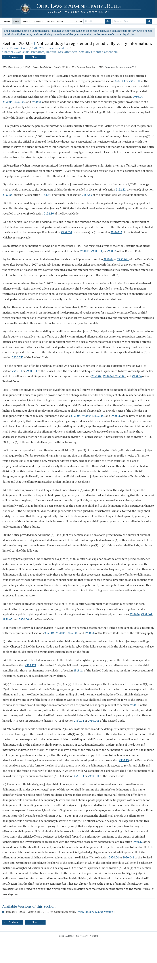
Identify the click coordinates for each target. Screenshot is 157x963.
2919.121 (30, 665)
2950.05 (20, 102)
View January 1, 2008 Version (95, 911)
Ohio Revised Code (15, 48)
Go (107, 21)
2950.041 (134, 81)
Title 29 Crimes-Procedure (50, 48)
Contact (38, 21)
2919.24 (78, 670)
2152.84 (46, 195)
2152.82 (121, 189)
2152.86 (49, 213)
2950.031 (66, 232)
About (26, 21)
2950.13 (135, 705)
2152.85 (87, 195)
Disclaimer (67, 935)
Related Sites (54, 21)
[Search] (149, 21)
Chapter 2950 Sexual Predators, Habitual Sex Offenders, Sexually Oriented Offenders (60, 52)
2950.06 (37, 102)
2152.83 (7, 195)
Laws (16, 21)
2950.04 (120, 81)
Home (7, 21)
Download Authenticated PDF (120, 67)
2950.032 (116, 232)
